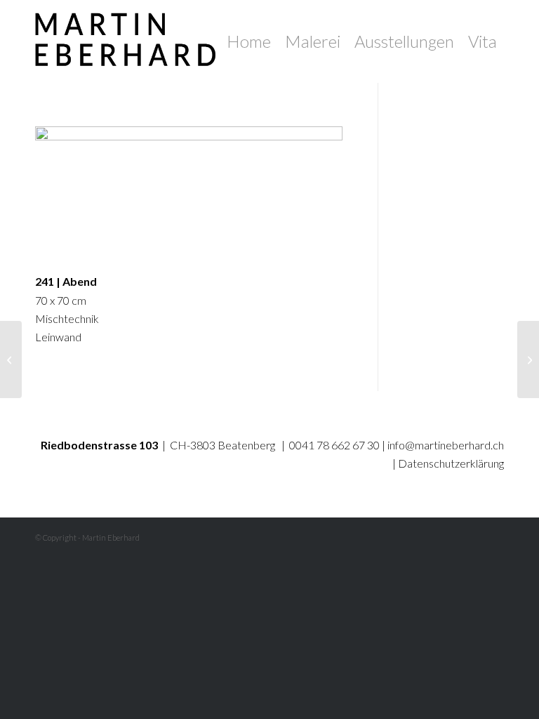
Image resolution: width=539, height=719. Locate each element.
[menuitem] (249, 41)
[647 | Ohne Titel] (11, 359)
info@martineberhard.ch (445, 444)
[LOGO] (131, 41)
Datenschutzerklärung (451, 463)
